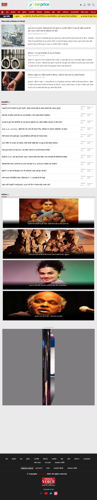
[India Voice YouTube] (46, 494)
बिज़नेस (39, 12)
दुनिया (24, 12)
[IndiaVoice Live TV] (89, 5)
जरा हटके (93, 12)
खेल (53, 12)
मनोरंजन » (5, 194)
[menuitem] (7, 12)
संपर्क (47, 468)
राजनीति (31, 12)
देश (19, 12)
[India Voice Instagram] (55, 494)
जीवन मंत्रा (84, 12)
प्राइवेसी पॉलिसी (58, 468)
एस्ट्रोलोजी (74, 12)
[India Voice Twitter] (51, 494)
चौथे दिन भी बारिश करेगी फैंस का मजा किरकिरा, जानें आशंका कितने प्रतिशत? (43, 16)
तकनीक (46, 12)
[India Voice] (4, 6)
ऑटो (58, 12)
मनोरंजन (65, 12)
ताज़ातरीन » (5, 102)
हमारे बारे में (39, 468)
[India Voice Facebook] (41, 494)
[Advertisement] (48, 427)
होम (7, 12)
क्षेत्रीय (13, 12)
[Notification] (84, 5)
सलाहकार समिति (59, 462)
